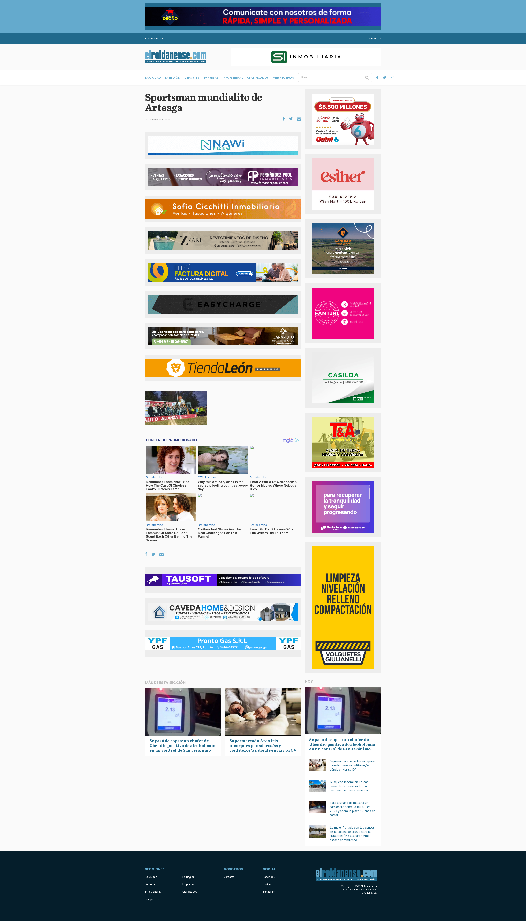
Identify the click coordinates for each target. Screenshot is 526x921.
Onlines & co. (369, 892)
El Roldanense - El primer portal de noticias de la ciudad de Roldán (175, 57)
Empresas (210, 78)
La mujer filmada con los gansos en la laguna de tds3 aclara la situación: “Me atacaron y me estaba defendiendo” (352, 833)
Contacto (373, 38)
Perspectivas (283, 78)
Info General (233, 78)
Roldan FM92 (154, 38)
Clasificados (258, 78)
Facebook (269, 877)
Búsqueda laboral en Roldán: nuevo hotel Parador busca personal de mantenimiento (349, 786)
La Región (172, 78)
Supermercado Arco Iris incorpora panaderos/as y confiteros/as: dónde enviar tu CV (352, 765)
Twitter (267, 884)
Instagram (269, 892)
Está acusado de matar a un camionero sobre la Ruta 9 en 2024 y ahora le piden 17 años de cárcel (352, 809)
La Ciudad (153, 78)
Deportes (191, 78)
